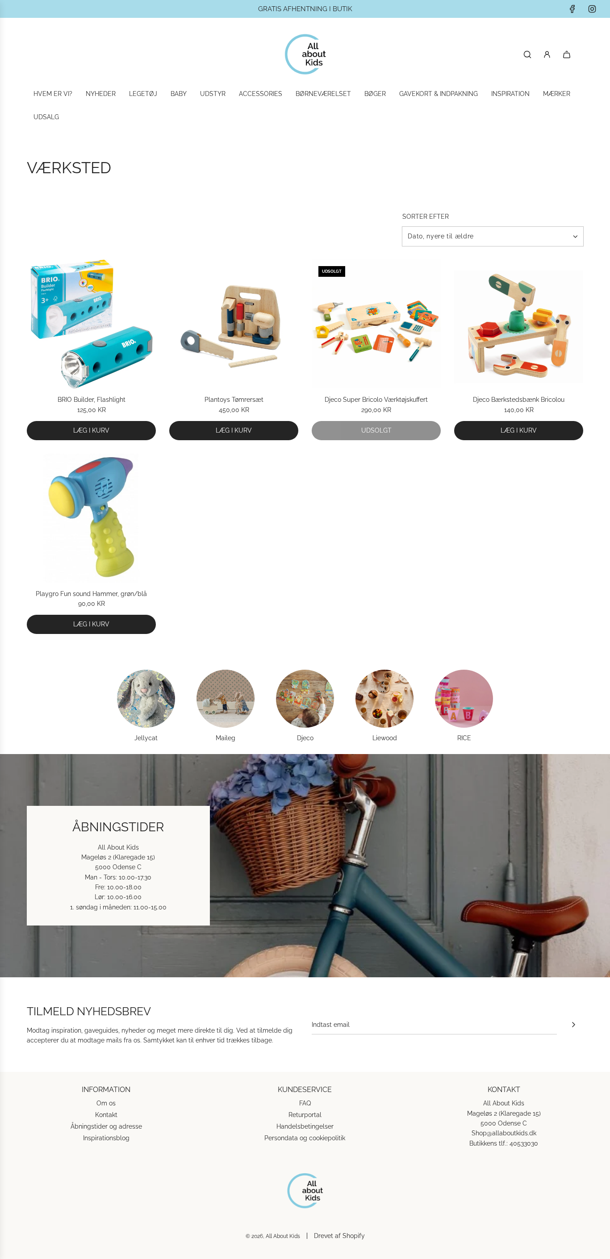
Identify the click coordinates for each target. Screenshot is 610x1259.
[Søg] (527, 54)
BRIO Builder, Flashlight (91, 399)
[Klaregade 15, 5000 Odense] (305, 865)
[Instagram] (592, 8)
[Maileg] (225, 699)
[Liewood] (384, 699)
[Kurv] (567, 54)
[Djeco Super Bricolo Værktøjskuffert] (376, 323)
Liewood (384, 738)
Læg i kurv (91, 430)
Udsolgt (376, 430)
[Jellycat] (146, 699)
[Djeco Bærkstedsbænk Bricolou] (518, 323)
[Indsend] (573, 1024)
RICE (464, 738)
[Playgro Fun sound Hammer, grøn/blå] (91, 518)
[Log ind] (547, 54)
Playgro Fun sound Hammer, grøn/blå (91, 593)
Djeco (305, 738)
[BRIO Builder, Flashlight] (91, 323)
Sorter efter (425, 216)
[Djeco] (305, 699)
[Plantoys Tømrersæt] (233, 323)
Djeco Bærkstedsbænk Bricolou (518, 399)
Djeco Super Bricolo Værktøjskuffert (376, 399)
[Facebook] (572, 8)
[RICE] (464, 699)
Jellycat (146, 738)
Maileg (225, 738)
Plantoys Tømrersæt (234, 399)
